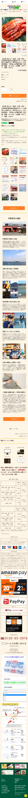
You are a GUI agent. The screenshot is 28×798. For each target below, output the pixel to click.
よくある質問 (4, 789)
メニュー (5, 1)
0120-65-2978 (14, 6)
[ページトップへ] (25, 795)
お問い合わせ (4, 792)
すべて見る (24, 55)
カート (24, 1)
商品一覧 (25, 11)
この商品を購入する (14, 208)
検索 (15, 1)
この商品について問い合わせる (20, 433)
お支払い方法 (4, 787)
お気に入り (5, 77)
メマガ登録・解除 (5, 790)
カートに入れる (15, 95)
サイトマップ (18, 794)
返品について (24, 99)
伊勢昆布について (19, 779)
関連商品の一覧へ (22, 436)
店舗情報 (17, 780)
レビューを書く (14, 428)
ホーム (1, 11)
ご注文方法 (3, 785)
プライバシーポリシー (20, 792)
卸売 (16, 782)
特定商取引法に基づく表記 (21, 101)
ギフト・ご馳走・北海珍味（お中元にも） (13, 11)
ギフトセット (4, 13)
